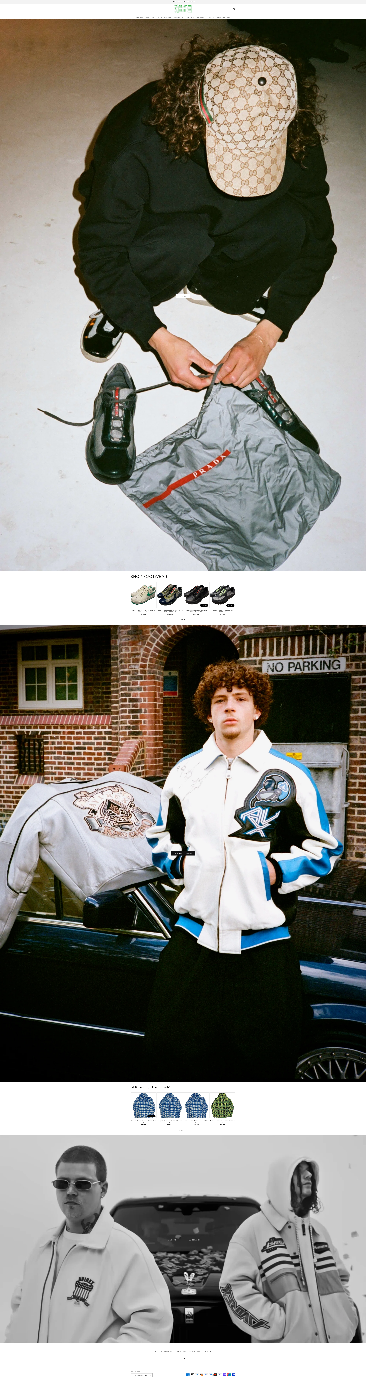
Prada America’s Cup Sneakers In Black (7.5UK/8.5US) (196, 610)
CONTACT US (206, 1352)
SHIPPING (158, 1352)
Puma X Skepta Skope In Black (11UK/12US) (222, 610)
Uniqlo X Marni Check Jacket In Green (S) (222, 1121)
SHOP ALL (183, 296)
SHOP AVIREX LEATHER (183, 853)
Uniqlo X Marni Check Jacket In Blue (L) (196, 1121)
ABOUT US (168, 1352)
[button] (133, 9)
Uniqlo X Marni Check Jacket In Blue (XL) (170, 1121)
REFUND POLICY (194, 1352)
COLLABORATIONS (194, 1240)
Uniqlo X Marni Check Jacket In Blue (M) (143, 1121)
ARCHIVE (172, 1240)
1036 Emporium (139, 1382)
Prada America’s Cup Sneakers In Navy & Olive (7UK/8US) (170, 610)
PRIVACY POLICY (180, 1352)
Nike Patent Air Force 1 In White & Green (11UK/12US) (143, 610)
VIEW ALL (183, 620)
